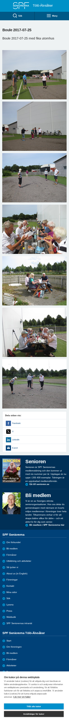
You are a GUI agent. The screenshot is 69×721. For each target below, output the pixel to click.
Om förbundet (13, 542)
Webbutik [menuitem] (11, 617)
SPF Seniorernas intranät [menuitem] (19, 623)
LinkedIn (15, 440)
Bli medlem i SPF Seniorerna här (46, 525)
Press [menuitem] (9, 611)
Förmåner (11, 555)
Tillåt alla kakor (34, 706)
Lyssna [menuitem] (9, 604)
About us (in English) (16, 573)
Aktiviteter (11, 665)
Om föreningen (14, 647)
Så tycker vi (12, 567)
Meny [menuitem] (54, 16)
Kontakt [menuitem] (10, 586)
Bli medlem (12, 548)
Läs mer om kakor (21, 697)
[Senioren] (11, 471)
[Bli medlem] (11, 503)
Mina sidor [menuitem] (11, 592)
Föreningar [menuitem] (12, 580)
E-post (14, 448)
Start (8, 641)
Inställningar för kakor (33, 714)
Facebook (16, 423)
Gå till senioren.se (39, 484)
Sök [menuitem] (20, 16)
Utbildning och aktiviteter (18, 561)
